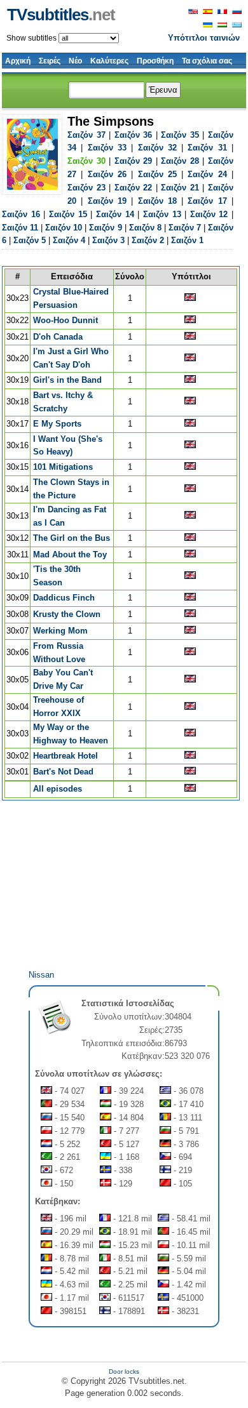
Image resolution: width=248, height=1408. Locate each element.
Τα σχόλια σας (207, 60)
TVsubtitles (61, 14)
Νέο (75, 60)
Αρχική (18, 60)
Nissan (41, 975)
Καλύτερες (109, 60)
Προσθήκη (155, 60)
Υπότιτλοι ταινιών (204, 38)
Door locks (124, 1371)
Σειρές (49, 60)
